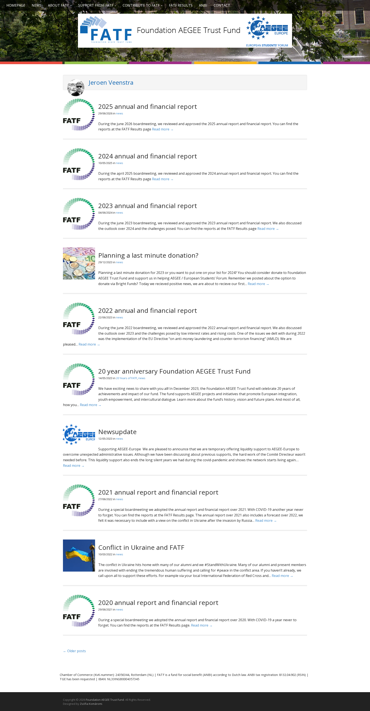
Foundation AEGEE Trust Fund (105, 700)
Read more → (163, 129)
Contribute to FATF (141, 5)
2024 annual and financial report (147, 156)
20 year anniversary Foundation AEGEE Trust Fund (174, 371)
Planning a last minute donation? (148, 255)
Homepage (15, 5)
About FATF (59, 5)
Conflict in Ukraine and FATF (141, 547)
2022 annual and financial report (147, 310)
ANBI (203, 5)
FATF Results (180, 5)
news (119, 113)
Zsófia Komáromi (91, 704)
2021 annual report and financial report (158, 492)
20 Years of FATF (126, 378)
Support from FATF (96, 5)
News (37, 5)
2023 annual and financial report (147, 205)
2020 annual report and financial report (158, 602)
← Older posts (74, 651)
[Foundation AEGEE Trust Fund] (185, 30)
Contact (222, 5)
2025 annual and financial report (147, 106)
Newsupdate (117, 431)
